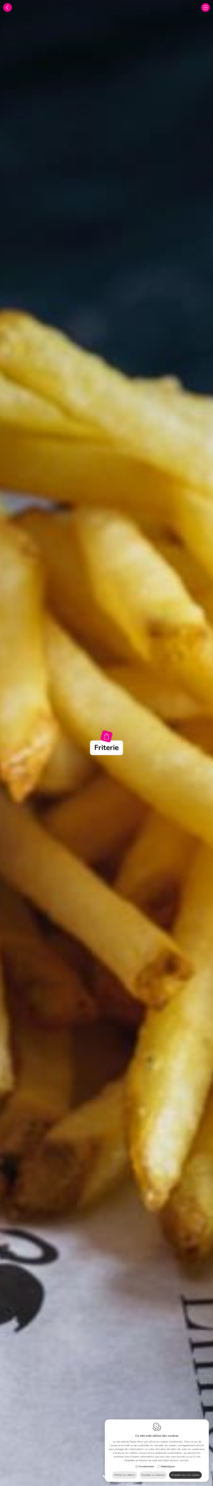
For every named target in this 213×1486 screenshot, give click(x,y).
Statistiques (168, 1466)
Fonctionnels (146, 1466)
